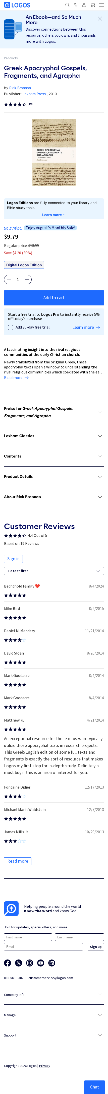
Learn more (52, 215)
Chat (94, 1087)
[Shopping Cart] (92, 5)
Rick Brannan (20, 88)
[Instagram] (29, 963)
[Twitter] (18, 963)
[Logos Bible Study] (17, 5)
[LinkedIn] (51, 963)
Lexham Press (34, 94)
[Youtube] (40, 963)
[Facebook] (7, 963)
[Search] (67, 5)
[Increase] (27, 280)
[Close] (100, 19)
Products (11, 58)
